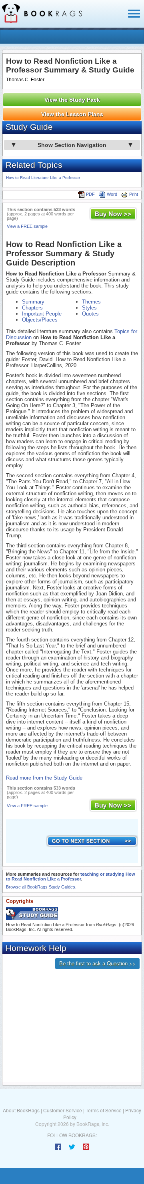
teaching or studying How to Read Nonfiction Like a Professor (70, 876)
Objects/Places (40, 320)
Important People (42, 314)
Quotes (90, 314)
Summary (33, 302)
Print (133, 194)
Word (112, 194)
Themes (91, 302)
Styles (89, 308)
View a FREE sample (27, 226)
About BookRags (21, 1110)
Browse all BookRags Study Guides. (41, 886)
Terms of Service (104, 1110)
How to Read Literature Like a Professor (43, 177)
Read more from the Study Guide (44, 778)
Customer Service (62, 1110)
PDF (90, 194)
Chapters (32, 308)
